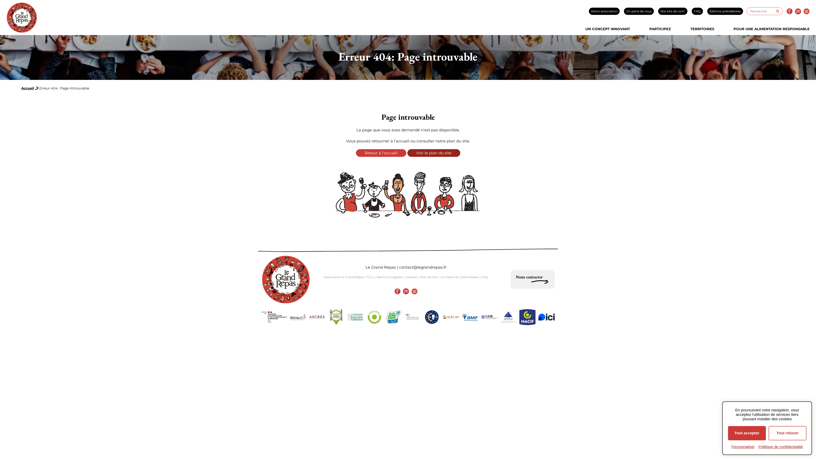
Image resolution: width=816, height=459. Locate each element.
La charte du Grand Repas (460, 277)
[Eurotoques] (432, 317)
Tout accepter (746, 433)
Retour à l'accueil (381, 153)
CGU (370, 277)
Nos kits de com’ (672, 11)
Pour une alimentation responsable (772, 29)
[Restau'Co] (298, 317)
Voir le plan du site (434, 153)
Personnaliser (743, 447)
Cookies (411, 277)
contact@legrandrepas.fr (422, 267)
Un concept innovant (607, 29)
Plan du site (429, 277)
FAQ (697, 11)
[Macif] (527, 317)
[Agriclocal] (374, 317)
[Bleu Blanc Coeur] (393, 317)
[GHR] (489, 317)
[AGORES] (317, 317)
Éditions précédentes (725, 11)
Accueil (27, 88)
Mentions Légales (389, 277)
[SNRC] (355, 317)
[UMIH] (508, 317)
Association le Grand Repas (344, 277)
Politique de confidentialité (780, 447)
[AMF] (470, 317)
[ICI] (546, 317)
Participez (660, 29)
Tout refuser (787, 433)
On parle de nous (639, 11)
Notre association (604, 11)
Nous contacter (529, 277)
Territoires (702, 29)
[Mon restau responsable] (336, 317)
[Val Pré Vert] (451, 317)
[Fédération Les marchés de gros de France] (413, 317)
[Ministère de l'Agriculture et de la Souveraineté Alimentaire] (274, 317)
